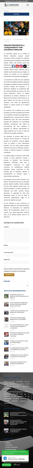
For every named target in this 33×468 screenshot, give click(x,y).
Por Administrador (19, 39)
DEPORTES (9, 445)
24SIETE (8, 442)
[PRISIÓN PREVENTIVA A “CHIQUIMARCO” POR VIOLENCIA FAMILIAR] (16, 28)
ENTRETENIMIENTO (12, 447)
